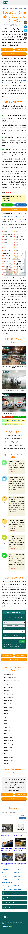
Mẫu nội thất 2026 (9, 902)
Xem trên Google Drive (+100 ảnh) (15, 424)
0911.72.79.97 (8, 49)
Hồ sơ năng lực (9, 893)
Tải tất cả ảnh (21, 416)
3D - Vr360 (7, 907)
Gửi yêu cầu (15, 53)
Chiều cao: (8, 637)
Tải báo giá (22, 205)
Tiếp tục (22, 641)
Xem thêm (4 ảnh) (8, 416)
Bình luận (12, 24)
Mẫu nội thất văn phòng (13, 420)
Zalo (25, 30)
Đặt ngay (8, 205)
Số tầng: (19, 630)
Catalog (7, 897)
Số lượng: (19, 637)
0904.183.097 (21, 49)
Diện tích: (8, 630)
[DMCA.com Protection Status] (7, 927)
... (9, 471)
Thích (5, 24)
